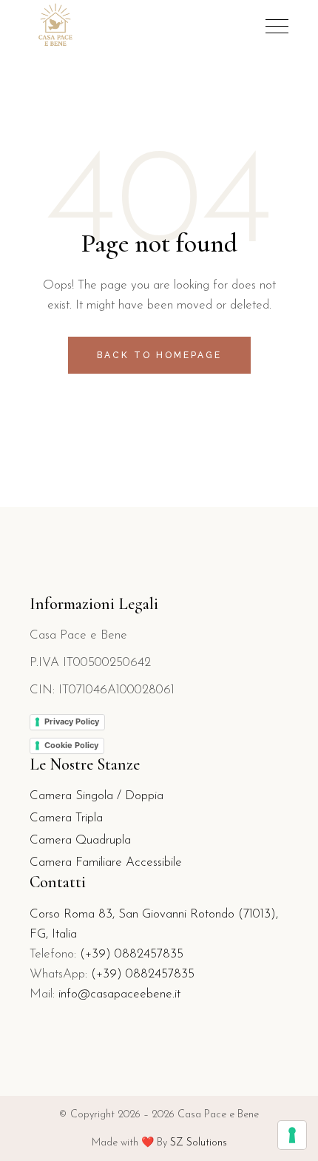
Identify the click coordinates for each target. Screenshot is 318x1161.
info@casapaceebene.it (119, 994)
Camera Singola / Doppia (96, 796)
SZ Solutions (198, 1142)
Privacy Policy (71, 721)
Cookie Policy (71, 745)
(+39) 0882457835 (131, 954)
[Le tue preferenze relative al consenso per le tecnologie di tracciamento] (292, 1135)
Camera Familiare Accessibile (106, 862)
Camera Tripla (66, 818)
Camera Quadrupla (80, 840)
